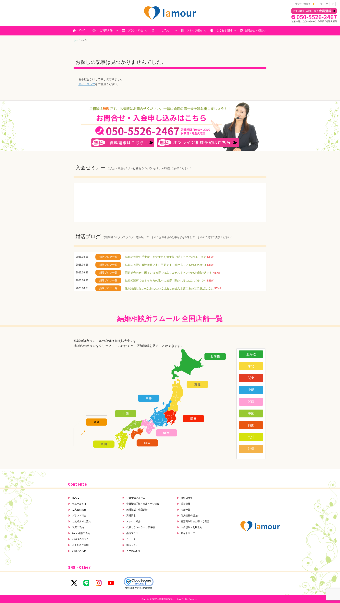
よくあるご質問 (80, 545)
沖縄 (251, 449)
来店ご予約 (78, 527)
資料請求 (131, 515)
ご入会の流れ (79, 509)
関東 (251, 378)
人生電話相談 (133, 551)
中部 (251, 389)
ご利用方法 (106, 30)
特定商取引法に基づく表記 (195, 521)
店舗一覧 (185, 509)
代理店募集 (187, 497)
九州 (251, 437)
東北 (251, 366)
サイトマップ (87, 84)
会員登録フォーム (135, 497)
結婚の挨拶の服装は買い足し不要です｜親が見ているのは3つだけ (166, 264)
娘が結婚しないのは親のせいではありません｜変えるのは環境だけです (169, 288)
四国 (251, 425)
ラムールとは (79, 503)
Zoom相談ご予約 (81, 533)
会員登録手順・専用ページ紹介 (142, 503)
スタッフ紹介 (194, 30)
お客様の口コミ (80, 539)
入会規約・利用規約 (191, 527)
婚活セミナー (133, 545)
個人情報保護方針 (190, 515)
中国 (251, 413)
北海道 (251, 354)
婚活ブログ (132, 533)
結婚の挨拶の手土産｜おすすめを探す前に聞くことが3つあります (166, 256)
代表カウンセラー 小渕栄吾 (140, 527)
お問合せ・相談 (254, 30)
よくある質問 (224, 30)
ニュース (131, 539)
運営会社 (185, 503)
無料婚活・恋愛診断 (137, 509)
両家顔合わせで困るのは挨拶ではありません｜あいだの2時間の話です (169, 272)
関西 (251, 401)
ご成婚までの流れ (81, 521)
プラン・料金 (135, 30)
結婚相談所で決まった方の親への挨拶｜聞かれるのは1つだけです (166, 280)
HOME (81, 30)
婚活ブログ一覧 (108, 256)
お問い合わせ (79, 551)
